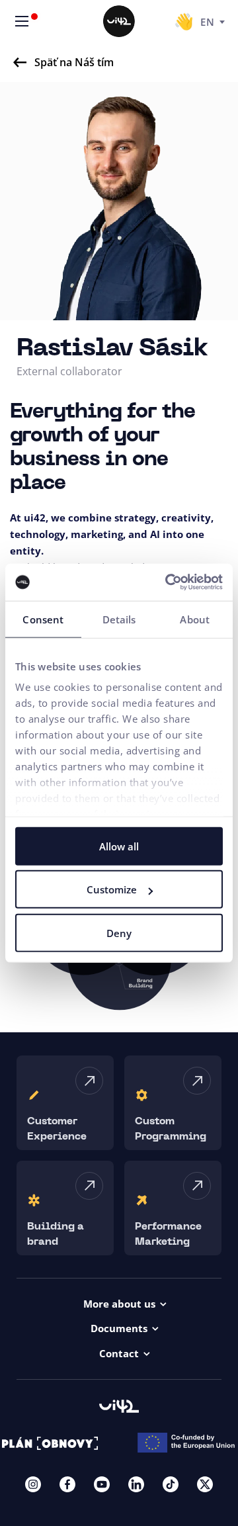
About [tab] (195, 618)
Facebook (67, 1484)
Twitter (205, 1484)
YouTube (102, 1484)
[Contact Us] (184, 21)
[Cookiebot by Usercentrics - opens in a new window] (168, 582)
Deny (119, 932)
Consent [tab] (42, 618)
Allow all (119, 845)
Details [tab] (119, 618)
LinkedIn (136, 1484)
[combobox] (212, 21)
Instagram (33, 1484)
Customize (112, 889)
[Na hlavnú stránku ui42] (119, 21)
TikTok (170, 1484)
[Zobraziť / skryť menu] (21, 21)
